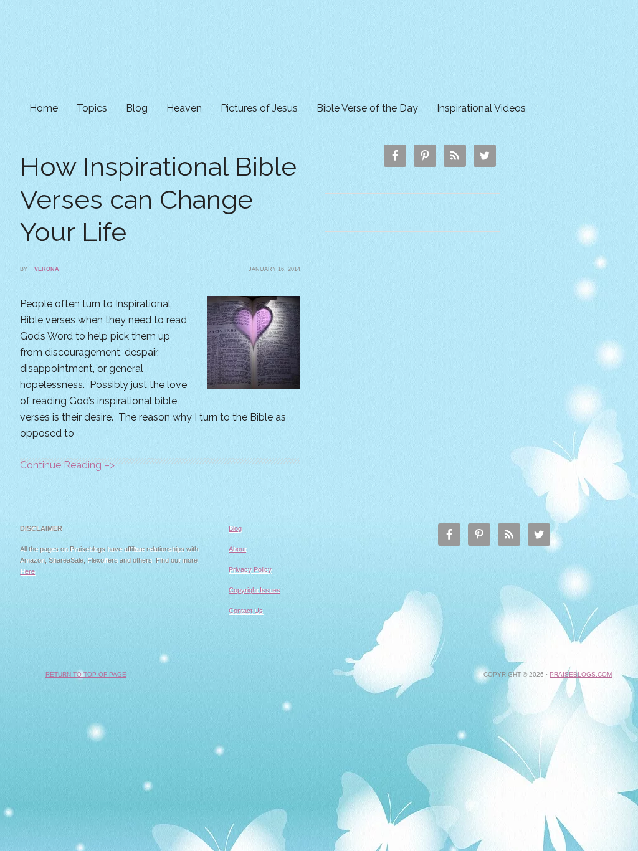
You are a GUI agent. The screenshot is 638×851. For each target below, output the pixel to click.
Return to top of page (85, 674)
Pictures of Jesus (259, 108)
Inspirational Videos (481, 108)
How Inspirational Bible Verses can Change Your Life (158, 199)
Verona (46, 269)
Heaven (184, 108)
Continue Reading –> (67, 465)
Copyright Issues (254, 590)
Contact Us (246, 610)
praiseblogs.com (581, 674)
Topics (92, 108)
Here (27, 571)
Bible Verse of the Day (367, 108)
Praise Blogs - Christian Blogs (319, 48)
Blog (137, 108)
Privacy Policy (250, 569)
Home (43, 108)
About (237, 549)
